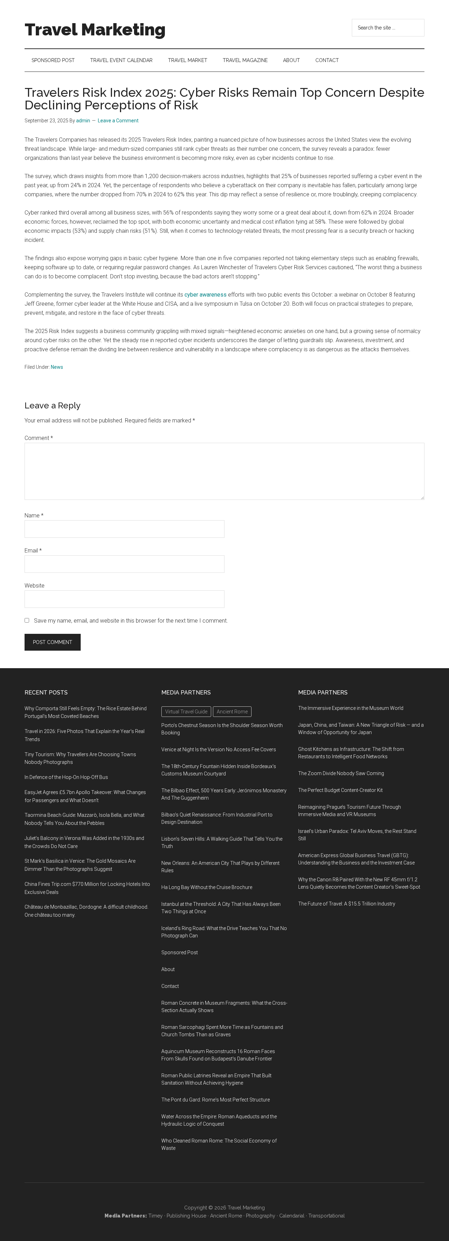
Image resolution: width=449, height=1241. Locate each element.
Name (34, 515)
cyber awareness (206, 294)
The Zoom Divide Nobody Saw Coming (341, 773)
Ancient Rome (226, 1216)
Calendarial (291, 1216)
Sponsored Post (179, 952)
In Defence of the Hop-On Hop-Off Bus (66, 777)
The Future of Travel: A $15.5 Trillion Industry (346, 904)
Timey (155, 1216)
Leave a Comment (118, 120)
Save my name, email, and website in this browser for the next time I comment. (131, 620)
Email (33, 550)
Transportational (326, 1216)
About (168, 969)
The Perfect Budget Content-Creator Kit (340, 790)
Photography (260, 1216)
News (57, 367)
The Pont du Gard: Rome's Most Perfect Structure (215, 1100)
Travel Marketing (95, 29)
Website (35, 585)
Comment (39, 438)
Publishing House (186, 1216)
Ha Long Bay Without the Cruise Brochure (206, 887)
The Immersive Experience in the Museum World (350, 708)
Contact (170, 986)
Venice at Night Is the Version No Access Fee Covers (218, 749)
